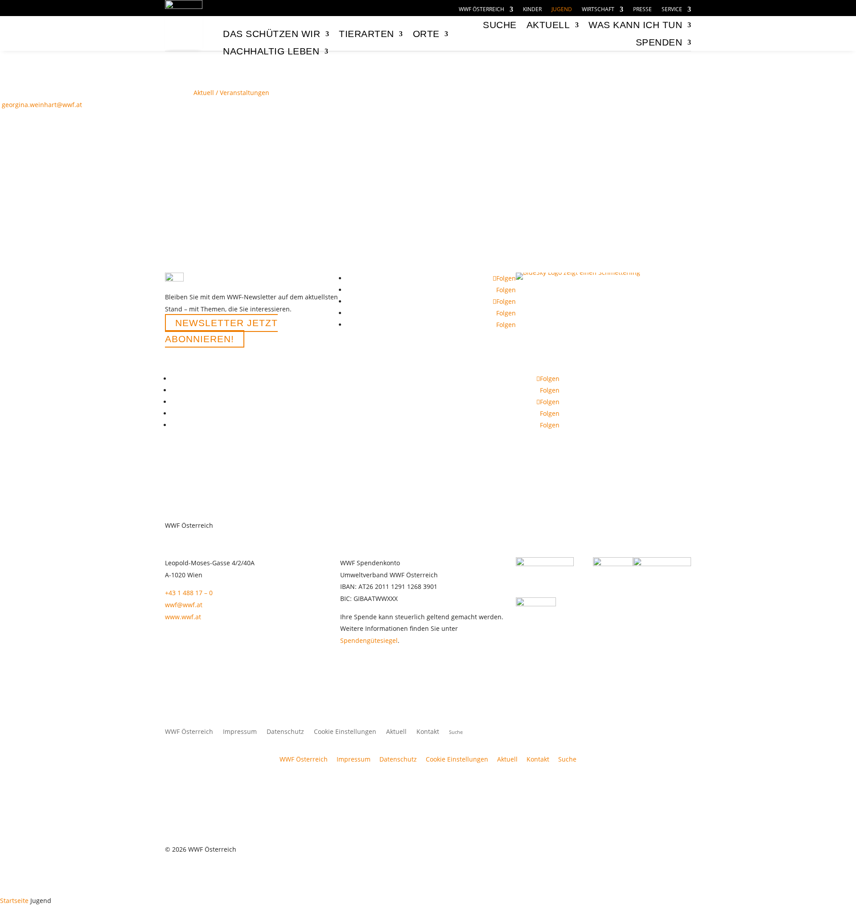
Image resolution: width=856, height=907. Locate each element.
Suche (567, 759)
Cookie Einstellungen (345, 732)
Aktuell (548, 25)
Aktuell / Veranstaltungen (231, 92)
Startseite (14, 900)
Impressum (240, 732)
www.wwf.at (183, 617)
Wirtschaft (598, 9)
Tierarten (366, 34)
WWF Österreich (481, 9)
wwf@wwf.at (183, 605)
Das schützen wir (271, 34)
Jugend (561, 9)
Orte (426, 34)
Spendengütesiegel (369, 640)
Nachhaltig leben (271, 51)
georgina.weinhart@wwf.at (42, 104)
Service (672, 9)
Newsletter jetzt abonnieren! (221, 331)
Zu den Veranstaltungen (80, 131)
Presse (642, 9)
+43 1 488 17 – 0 (189, 592)
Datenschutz (285, 732)
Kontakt (427, 732)
